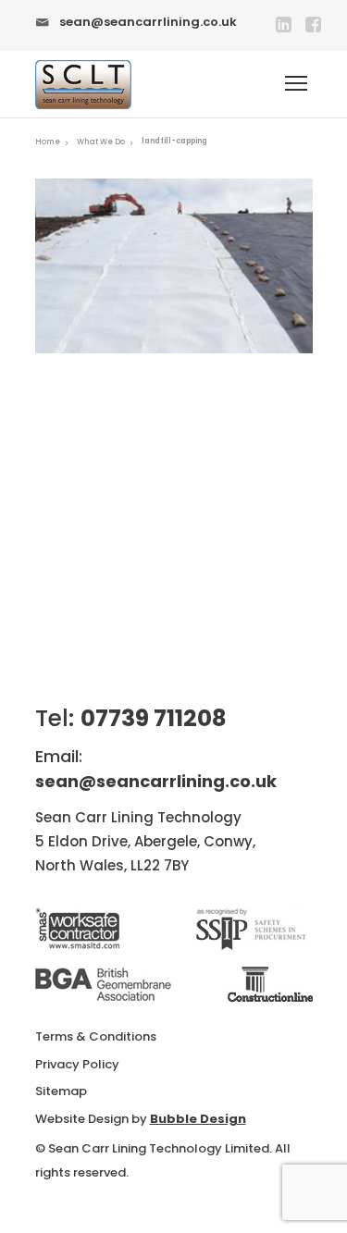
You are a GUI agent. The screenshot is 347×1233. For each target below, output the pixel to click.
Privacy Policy (77, 1064)
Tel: (131, 718)
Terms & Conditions (95, 1036)
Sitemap (61, 1091)
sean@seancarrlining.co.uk (148, 22)
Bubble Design (198, 1119)
